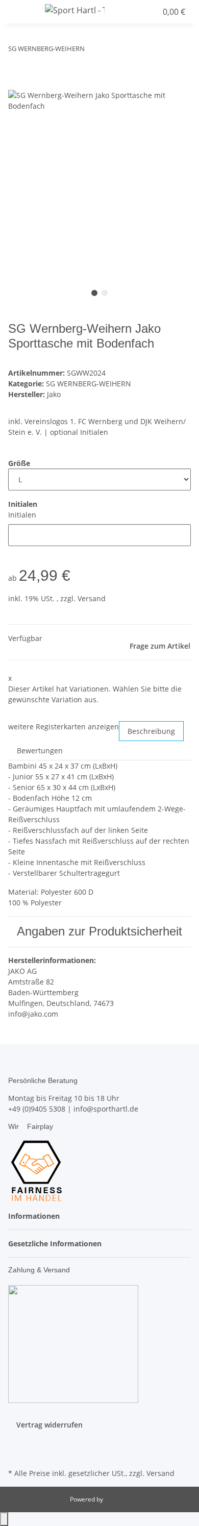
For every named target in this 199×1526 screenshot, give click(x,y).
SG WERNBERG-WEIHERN (88, 383)
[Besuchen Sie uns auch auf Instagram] (16, 1454)
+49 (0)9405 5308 (36, 1109)
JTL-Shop (117, 1499)
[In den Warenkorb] (16, 84)
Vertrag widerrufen (49, 1425)
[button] (129, 12)
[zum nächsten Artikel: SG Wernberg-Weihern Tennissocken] (111, 51)
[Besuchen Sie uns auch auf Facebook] (16, 1441)
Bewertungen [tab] (40, 750)
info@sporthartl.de (105, 1109)
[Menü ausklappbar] (21, 11)
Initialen (22, 515)
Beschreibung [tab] (151, 731)
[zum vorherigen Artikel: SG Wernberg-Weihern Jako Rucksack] (93, 51)
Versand (92, 598)
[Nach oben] (4, 1519)
